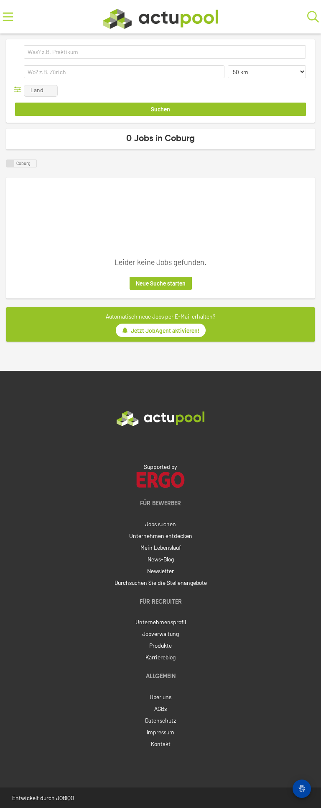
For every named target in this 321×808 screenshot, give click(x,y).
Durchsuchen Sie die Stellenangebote (161, 582)
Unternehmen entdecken (160, 535)
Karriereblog (160, 657)
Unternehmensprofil (160, 621)
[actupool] (160, 17)
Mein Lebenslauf (160, 547)
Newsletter (160, 570)
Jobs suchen (160, 524)
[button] (19, 89)
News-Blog (161, 559)
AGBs (160, 708)
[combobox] (165, 52)
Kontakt (161, 743)
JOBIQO (65, 797)
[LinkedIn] (160, 444)
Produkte (160, 645)
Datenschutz (160, 720)
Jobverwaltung (160, 633)
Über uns (160, 696)
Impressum (160, 732)
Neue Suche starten (161, 283)
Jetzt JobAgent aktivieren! (165, 330)
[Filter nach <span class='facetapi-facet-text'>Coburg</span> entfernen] (10, 163)
